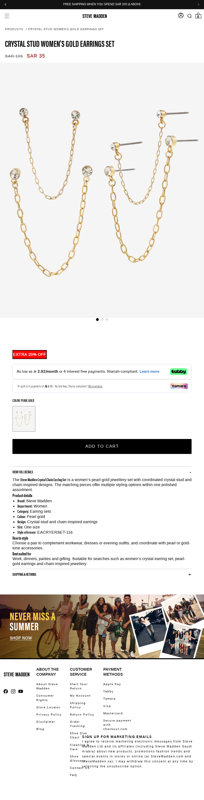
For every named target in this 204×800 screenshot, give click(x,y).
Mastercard (113, 713)
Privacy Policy (49, 714)
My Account (80, 695)
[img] (5, 691)
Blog (40, 729)
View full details (22, 472)
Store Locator (48, 707)
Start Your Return (79, 686)
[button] (6, 16)
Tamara (109, 698)
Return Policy (82, 714)
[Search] (189, 16)
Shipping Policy (78, 705)
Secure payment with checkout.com (117, 724)
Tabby (108, 691)
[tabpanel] (102, 190)
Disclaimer (45, 721)
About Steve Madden (47, 686)
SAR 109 (14, 56)
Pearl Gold (24, 419)
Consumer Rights (45, 697)
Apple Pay (112, 684)
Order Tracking (77, 723)
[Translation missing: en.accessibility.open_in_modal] (102, 190)
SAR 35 (36, 56)
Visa (107, 706)
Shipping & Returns (24, 574)
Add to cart (102, 446)
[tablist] (102, 319)
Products (14, 29)
